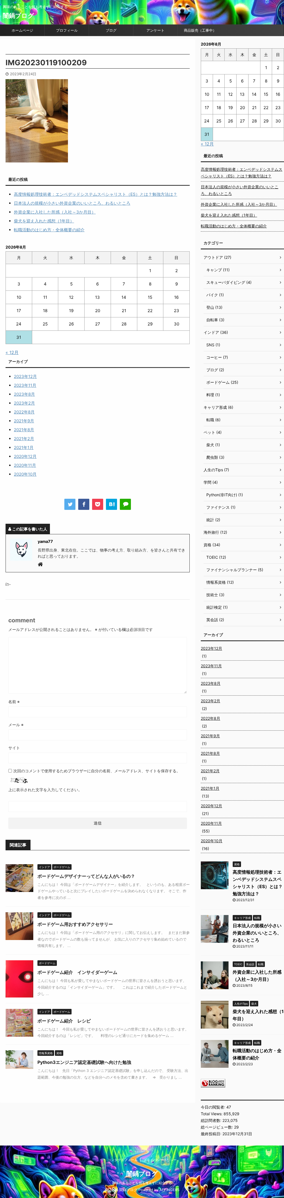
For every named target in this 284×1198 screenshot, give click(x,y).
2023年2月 (24, 403)
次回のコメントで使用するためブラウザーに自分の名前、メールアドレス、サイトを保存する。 (96, 770)
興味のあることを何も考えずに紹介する (142, 1183)
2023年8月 (24, 394)
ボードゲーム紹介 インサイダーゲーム (77, 972)
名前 (14, 701)
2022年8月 (24, 412)
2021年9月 (24, 420)
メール (16, 724)
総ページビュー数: (217, 1127)
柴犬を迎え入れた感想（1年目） (44, 221)
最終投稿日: (211, 1133)
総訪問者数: (211, 1120)
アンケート (155, 30)
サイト (14, 747)
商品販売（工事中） (200, 30)
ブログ (111, 30)
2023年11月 (25, 385)
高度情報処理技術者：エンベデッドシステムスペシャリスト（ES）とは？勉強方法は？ (95, 194)
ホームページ (22, 30)
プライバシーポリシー (160, 1160)
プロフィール (67, 30)
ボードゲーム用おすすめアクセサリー (75, 924)
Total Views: (212, 1113)
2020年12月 (25, 456)
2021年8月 (24, 429)
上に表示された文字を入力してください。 (45, 789)
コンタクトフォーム (123, 1160)
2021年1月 (24, 447)
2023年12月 (25, 376)
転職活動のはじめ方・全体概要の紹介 (49, 229)
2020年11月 (25, 465)
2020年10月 (25, 474)
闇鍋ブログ (18, 15)
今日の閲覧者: (213, 1107)
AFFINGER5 (169, 1190)
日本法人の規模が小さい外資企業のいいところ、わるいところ (72, 203)
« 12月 (12, 352)
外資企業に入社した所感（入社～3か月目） (55, 212)
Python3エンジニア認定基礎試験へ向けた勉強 (84, 1062)
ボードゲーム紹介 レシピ (64, 1021)
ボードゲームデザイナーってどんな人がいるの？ (86, 876)
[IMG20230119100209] (111, 504)
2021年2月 (24, 438)
